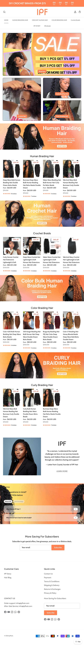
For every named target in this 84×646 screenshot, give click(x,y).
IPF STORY (36, 26)
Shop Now (42, 71)
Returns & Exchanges (52, 589)
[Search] (4, 12)
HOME (6, 20)
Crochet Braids (75, 20)
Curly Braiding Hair (62, 94)
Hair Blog (7, 577)
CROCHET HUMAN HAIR (40, 20)
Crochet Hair (22, 116)
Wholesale (47, 26)
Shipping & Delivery (51, 585)
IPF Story (7, 574)
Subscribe (58, 547)
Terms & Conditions (51, 581)
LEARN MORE (62, 471)
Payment (47, 577)
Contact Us (48, 574)
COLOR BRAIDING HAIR (59, 20)
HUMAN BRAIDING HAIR (20, 20)
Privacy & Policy (50, 593)
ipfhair (11, 636)
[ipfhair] (42, 12)
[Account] (74, 12)
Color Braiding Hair (62, 116)
